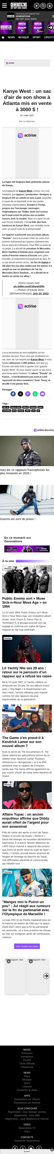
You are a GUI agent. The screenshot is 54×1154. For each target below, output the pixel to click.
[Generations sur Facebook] (15, 1148)
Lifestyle (27, 1086)
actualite (6, 411)
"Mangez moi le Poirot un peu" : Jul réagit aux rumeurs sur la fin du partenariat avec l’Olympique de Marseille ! (26, 908)
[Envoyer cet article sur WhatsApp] (34, 395)
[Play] (3, 25)
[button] (15, 976)
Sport (37, 37)
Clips (27, 1131)
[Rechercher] (43, 6)
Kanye (45, 262)
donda (20, 411)
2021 (28, 411)
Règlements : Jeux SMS (27, 1115)
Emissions (27, 1053)
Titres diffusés (27, 1063)
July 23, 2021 (41, 293)
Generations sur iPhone (27, 1099)
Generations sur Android (27, 1102)
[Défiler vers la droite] (46, 976)
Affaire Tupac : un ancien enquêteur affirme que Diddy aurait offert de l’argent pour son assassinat (25, 820)
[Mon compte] (50, 6)
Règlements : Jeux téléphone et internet (27, 1118)
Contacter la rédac (27, 1089)
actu (14, 411)
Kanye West (25, 191)
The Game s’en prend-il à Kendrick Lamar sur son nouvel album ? (22, 742)
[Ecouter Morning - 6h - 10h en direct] (27, 548)
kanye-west (16, 407)
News (11, 37)
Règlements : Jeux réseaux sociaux (27, 1111)
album (25, 407)
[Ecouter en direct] (37, 6)
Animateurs (27, 1056)
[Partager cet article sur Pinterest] (27, 395)
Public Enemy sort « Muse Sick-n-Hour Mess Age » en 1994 (24, 602)
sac (33, 411)
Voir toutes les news (27, 946)
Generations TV (27, 1128)
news (40, 407)
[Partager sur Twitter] (19, 395)
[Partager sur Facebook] (12, 395)
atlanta (33, 407)
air (38, 411)
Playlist (27, 1060)
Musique (23, 37)
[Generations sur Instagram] (39, 1148)
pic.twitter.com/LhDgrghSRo (29, 286)
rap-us (6, 407)
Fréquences (27, 1066)
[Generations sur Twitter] (23, 1148)
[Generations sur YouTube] (31, 1148)
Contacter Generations (27, 1140)
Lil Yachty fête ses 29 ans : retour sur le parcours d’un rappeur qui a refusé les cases (27, 672)
